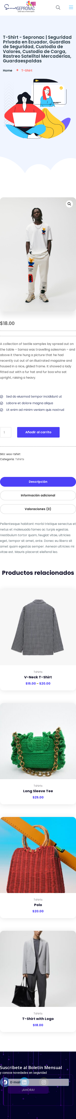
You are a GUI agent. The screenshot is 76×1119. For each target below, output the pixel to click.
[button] (69, 203)
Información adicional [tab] (38, 495)
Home (8, 70)
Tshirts (19, 459)
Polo (38, 904)
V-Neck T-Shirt (38, 677)
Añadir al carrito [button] (68, 703)
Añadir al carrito (38, 432)
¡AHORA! (28, 1090)
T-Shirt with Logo (38, 1018)
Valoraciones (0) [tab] (38, 509)
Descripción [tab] (38, 482)
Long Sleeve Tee (38, 791)
